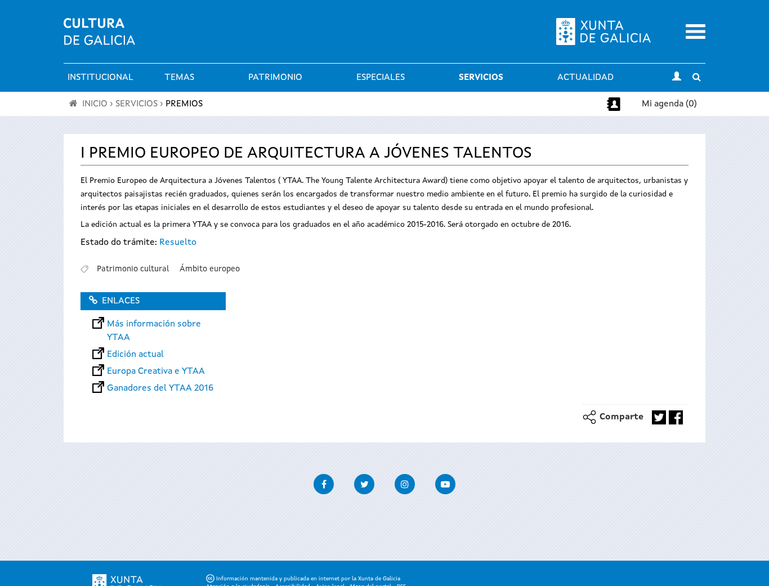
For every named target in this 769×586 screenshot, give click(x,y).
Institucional (100, 77)
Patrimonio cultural (133, 269)
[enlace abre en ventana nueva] (659, 417)
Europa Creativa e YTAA (156, 371)
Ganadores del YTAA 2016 (160, 388)
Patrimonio (275, 77)
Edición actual (135, 354)
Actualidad (585, 77)
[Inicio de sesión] (676, 77)
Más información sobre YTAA (154, 324)
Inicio (95, 104)
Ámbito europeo (210, 269)
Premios (184, 104)
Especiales (380, 77)
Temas (179, 77)
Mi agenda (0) (669, 104)
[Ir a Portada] (99, 38)
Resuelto (177, 242)
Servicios (481, 77)
